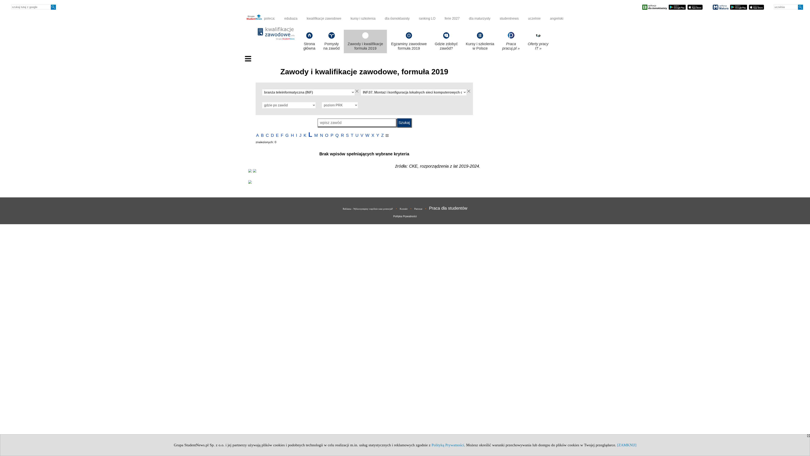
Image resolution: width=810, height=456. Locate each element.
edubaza (290, 18)
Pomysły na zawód (331, 46)
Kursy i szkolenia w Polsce (480, 46)
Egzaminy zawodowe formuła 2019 (409, 46)
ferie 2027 (452, 18)
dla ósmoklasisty (397, 18)
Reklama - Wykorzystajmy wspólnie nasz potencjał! (368, 209)
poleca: (269, 18)
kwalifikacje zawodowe (324, 18)
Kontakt (404, 209)
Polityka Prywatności (405, 216)
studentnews (509, 18)
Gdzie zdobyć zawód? (446, 46)
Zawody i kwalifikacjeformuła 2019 (365, 46)
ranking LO (427, 18)
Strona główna (309, 46)
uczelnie (534, 18)
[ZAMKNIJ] (626, 445)
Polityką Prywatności (448, 445)
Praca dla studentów (448, 208)
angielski (556, 18)
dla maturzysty (479, 18)
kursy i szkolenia (363, 18)
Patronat (418, 209)
